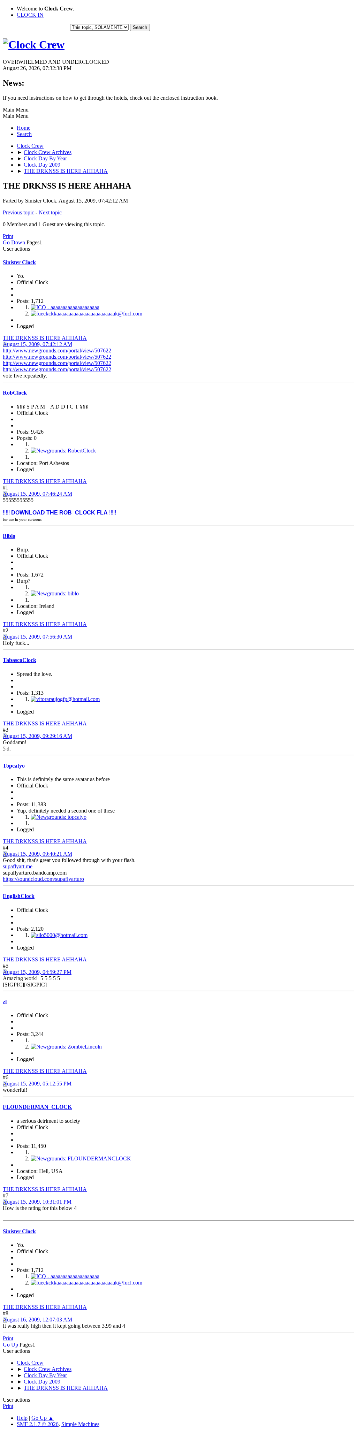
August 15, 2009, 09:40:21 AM (37, 854)
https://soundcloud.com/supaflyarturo (43, 879)
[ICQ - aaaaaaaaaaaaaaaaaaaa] (65, 307)
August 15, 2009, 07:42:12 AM (37, 344)
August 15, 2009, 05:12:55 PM (37, 1084)
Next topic (50, 212)
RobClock (15, 393)
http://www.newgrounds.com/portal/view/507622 (57, 350)
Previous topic (18, 212)
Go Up (10, 1345)
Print (8, 236)
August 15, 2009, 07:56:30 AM (37, 637)
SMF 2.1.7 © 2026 (38, 1424)
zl (5, 1002)
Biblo (9, 536)
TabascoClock (19, 660)
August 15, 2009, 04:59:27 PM (37, 972)
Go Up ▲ (42, 1418)
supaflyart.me (17, 866)
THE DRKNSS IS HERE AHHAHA (45, 338)
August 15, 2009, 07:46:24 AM (37, 494)
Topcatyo (14, 766)
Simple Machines (80, 1424)
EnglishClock (19, 896)
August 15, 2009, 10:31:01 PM (37, 1202)
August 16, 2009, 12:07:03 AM (37, 1320)
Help (22, 1418)
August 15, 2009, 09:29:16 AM (37, 736)
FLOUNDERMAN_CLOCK (37, 1107)
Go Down (14, 242)
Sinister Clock (19, 262)
